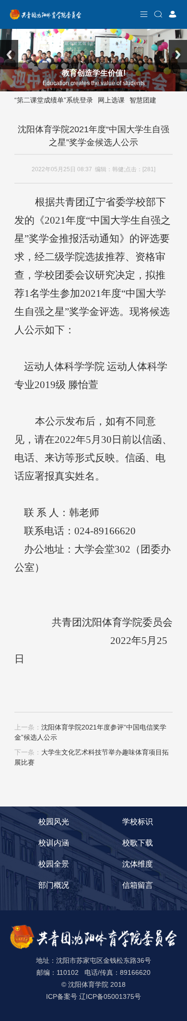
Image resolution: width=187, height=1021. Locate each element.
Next (178, 54)
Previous (9, 54)
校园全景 (53, 864)
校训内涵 (53, 843)
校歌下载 (137, 843)
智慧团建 (142, 100)
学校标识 (137, 822)
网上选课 (111, 100)
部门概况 (53, 885)
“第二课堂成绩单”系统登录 (53, 100)
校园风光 (53, 822)
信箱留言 (137, 885)
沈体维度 (137, 864)
